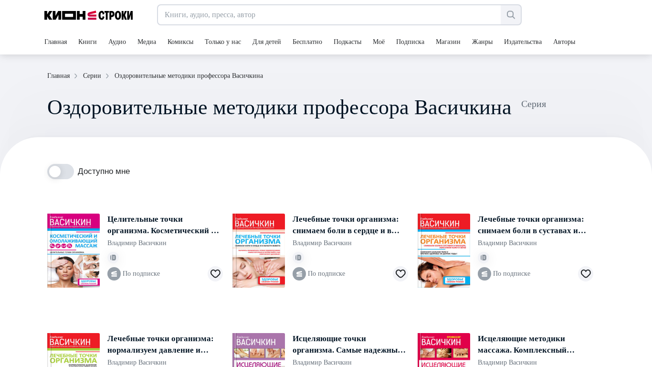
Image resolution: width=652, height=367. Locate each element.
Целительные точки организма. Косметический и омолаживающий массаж (161, 226)
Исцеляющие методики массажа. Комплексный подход (522, 345)
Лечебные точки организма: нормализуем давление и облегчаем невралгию (160, 345)
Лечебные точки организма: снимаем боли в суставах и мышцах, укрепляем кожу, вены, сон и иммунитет (531, 226)
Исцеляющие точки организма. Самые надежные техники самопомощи (347, 345)
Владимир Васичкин (137, 243)
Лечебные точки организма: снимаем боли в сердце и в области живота (346, 226)
